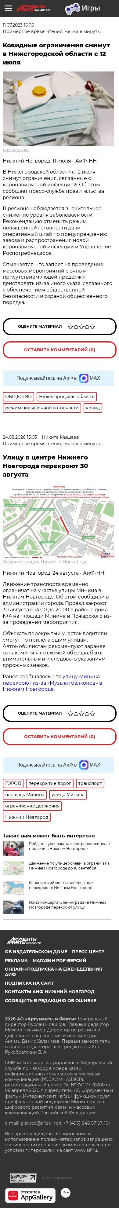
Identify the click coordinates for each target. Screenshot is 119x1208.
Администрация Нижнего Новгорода (45, 562)
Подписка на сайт (29, 983)
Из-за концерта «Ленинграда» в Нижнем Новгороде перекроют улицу (67, 905)
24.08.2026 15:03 (20, 437)
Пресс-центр (88, 951)
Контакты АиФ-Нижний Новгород (50, 991)
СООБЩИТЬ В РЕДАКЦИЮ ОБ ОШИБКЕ (50, 1000)
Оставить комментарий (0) (59, 350)
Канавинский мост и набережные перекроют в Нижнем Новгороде (61, 885)
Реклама (16, 960)
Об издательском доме (36, 951)
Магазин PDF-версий (59, 960)
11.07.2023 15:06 (18, 25)
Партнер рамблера (57, 1178)
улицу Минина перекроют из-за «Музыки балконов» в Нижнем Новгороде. (52, 683)
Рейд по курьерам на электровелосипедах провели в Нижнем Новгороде (69, 846)
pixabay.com (16, 149)
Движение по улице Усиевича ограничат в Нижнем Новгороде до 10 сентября (69, 865)
